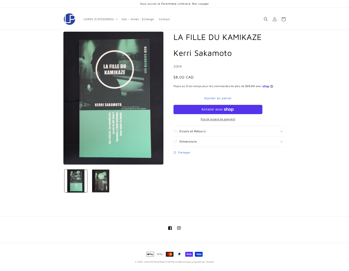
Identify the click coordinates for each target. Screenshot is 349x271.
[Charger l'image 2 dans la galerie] (100, 181)
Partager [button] (184, 152)
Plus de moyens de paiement (218, 119)
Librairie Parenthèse (154, 262)
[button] (100, 19)
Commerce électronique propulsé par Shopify (190, 262)
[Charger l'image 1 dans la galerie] (75, 181)
